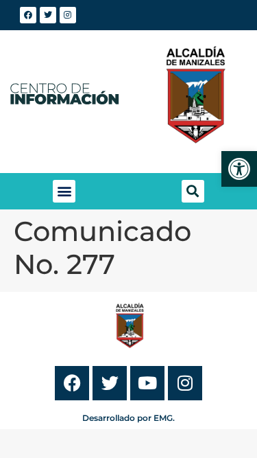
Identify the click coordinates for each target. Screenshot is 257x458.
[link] (239, 169)
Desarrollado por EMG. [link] (128, 418)
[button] (64, 191)
